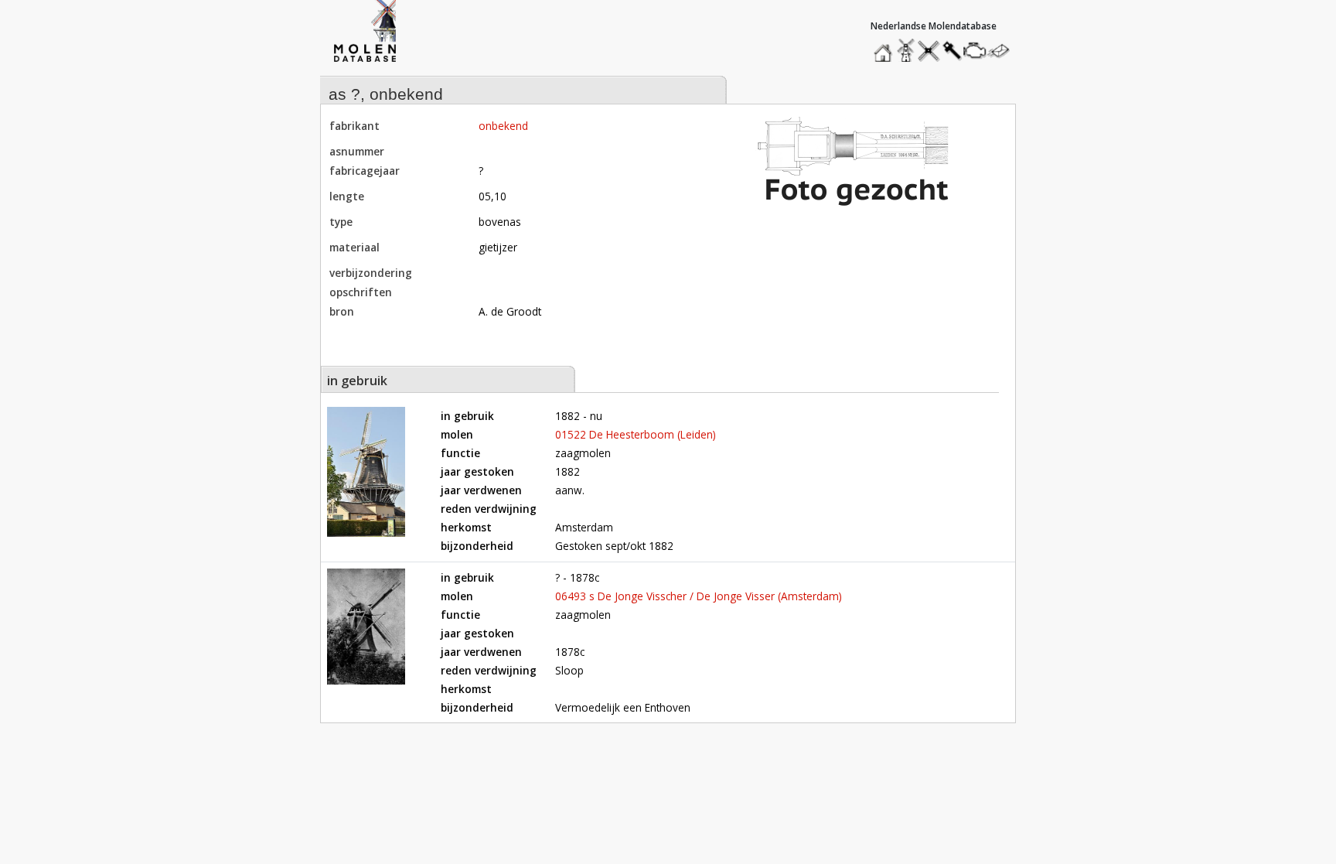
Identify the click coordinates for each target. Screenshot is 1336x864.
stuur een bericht (1003, 50)
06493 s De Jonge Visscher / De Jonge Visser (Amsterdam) (698, 596)
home (885, 46)
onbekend (503, 125)
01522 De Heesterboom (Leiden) (635, 434)
